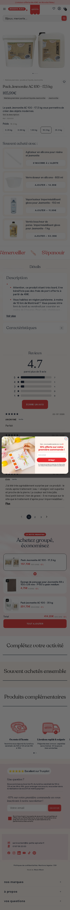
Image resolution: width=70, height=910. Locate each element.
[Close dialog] (66, 438)
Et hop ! (51, 460)
